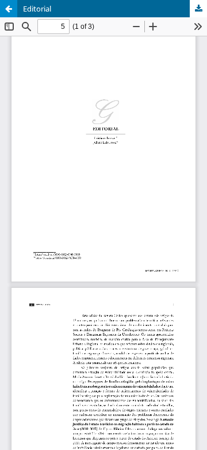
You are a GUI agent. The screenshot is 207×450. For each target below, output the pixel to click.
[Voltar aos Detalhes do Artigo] (8, 8)
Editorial (37, 8)
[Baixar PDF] (198, 8)
